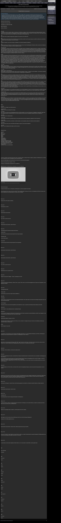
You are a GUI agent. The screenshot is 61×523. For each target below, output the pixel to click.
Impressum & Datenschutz (3, 520)
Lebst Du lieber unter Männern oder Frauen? (51, 23)
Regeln (8, 520)
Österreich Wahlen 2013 (51, 17)
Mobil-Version (11, 520)
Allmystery (4, 1)
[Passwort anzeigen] (54, 9)
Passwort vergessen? (51, 12)
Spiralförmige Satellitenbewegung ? (51, 20)
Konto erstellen (52, 13)
